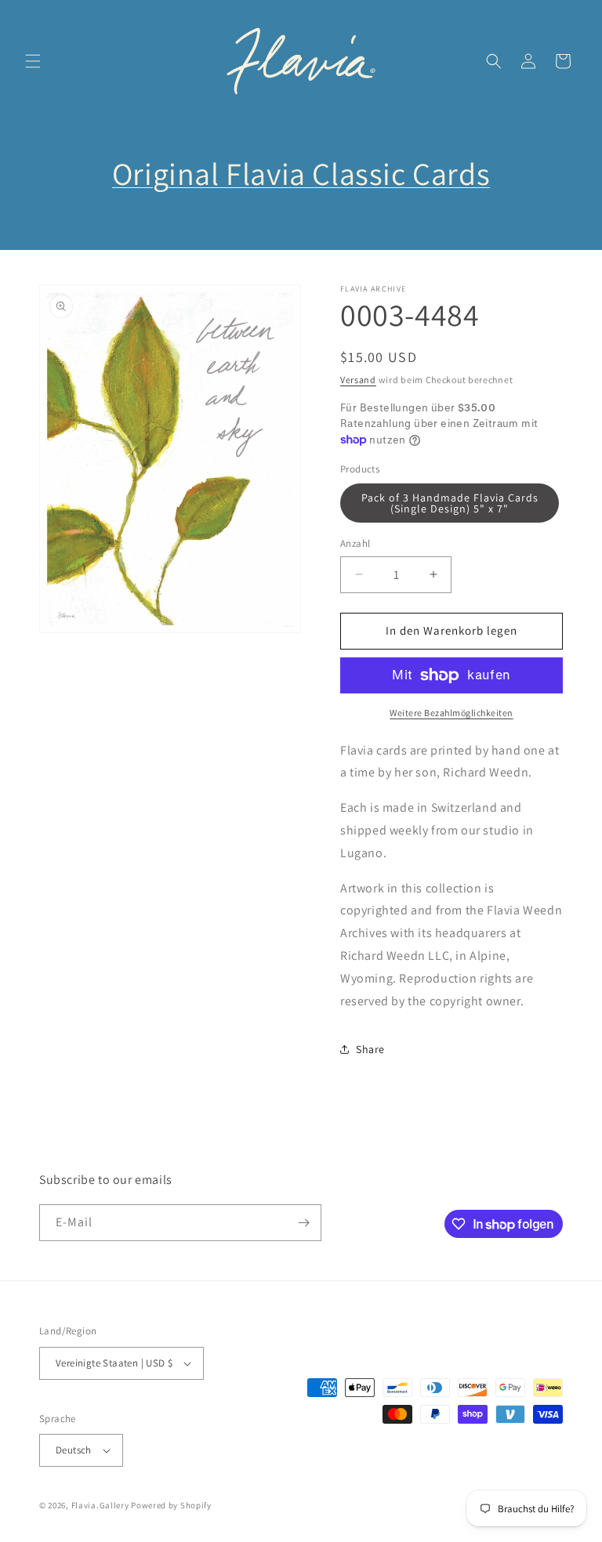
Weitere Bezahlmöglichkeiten (451, 713)
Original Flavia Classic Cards (301, 173)
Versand (358, 380)
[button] (33, 61)
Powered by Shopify (171, 1505)
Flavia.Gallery (100, 1505)
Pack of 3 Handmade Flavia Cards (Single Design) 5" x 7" (450, 503)
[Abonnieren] (303, 1222)
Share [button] (370, 1049)
